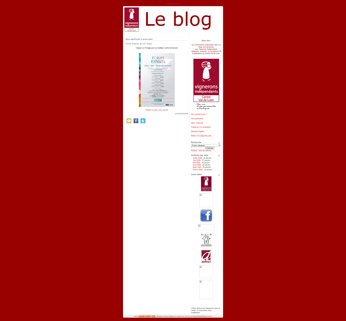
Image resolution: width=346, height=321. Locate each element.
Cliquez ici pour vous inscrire (157, 110)
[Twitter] (143, 123)
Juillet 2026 (197, 158)
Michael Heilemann (185, 316)
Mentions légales (197, 131)
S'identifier (169, 3)
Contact (177, 3)
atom (153, 316)
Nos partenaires (197, 119)
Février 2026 (198, 170)
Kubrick (175, 316)
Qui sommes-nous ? (199, 114)
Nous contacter (197, 123)
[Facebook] (136, 123)
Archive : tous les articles (201, 151)
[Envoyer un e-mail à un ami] (129, 123)
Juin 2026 (196, 160)
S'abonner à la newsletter (201, 127)
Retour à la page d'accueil (201, 136)
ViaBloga (165, 316)
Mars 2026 (197, 167)
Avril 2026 (197, 165)
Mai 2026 (196, 163)
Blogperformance (207, 316)
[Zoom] (157, 106)
